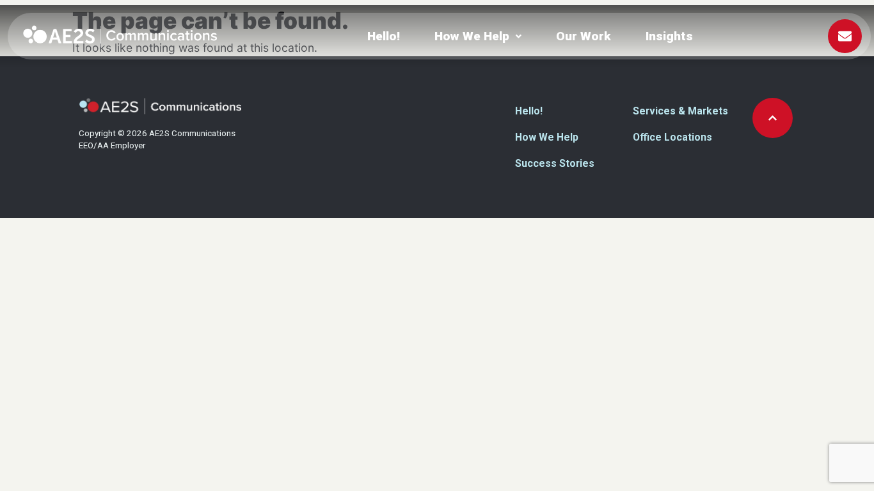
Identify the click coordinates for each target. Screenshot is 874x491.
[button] (478, 36)
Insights (669, 36)
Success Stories (554, 163)
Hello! (383, 36)
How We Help (471, 36)
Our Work (583, 36)
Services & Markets (680, 111)
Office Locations (672, 137)
